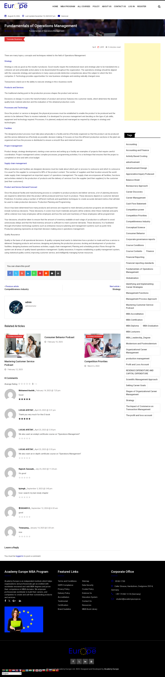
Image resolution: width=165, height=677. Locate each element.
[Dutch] (13, 670)
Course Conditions (135, 245)
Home (55, 6)
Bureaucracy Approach (137, 186)
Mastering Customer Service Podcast (139, 306)
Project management (13, 146)
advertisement (133, 162)
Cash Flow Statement (136, 203)
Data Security (87, 585)
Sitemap (85, 581)
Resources (86, 605)
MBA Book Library (89, 609)
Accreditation (63, 597)
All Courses (84, 6)
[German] (23, 670)
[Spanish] (54, 670)
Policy (96, 6)
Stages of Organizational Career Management (141, 393)
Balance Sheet (133, 180)
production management (137, 358)
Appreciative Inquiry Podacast (140, 174)
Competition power (135, 209)
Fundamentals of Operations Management (139, 270)
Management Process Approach (141, 299)
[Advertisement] (142, 82)
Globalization (132, 278)
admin (28, 302)
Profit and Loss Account (137, 364)
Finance (150, 251)
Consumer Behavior (135, 233)
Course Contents (134, 251)
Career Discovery (134, 192)
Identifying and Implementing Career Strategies (140, 285)
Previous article (12, 286)
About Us (106, 6)
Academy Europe (111, 669)
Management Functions (137, 293)
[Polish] (44, 670)
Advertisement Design (136, 168)
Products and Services (14, 87)
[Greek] (27, 670)
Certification (63, 605)
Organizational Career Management (136, 351)
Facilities (8, 128)
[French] (20, 670)
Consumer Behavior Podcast (59, 337)
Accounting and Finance (137, 150)
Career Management (136, 198)
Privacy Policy (63, 589)
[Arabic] (7, 670)
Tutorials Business (20, 31)
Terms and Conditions (67, 581)
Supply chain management (16, 163)
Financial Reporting (135, 257)
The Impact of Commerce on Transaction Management (139, 408)
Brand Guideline (64, 609)
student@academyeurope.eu (128, 599)
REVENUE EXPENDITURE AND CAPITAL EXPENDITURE (140, 372)
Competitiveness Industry (17, 289)
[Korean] (40, 670)
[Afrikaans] (3, 670)
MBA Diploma (132, 326)
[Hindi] (30, 670)
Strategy (8, 61)
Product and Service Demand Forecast (21, 187)
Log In (131, 6)
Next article (114, 286)
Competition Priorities (96, 361)
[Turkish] (57, 670)
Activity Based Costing (136, 156)
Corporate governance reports (140, 239)
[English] (17, 670)
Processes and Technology (16, 107)
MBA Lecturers (133, 331)
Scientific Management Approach (142, 379)
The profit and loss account (139, 415)
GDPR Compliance (65, 585)
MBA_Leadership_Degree (138, 337)
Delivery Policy (64, 593)
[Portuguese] (47, 670)
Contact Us (120, 6)
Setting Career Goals (136, 385)
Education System (89, 597)
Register (141, 6)
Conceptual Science (135, 227)
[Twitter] (16, 273)
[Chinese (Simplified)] (10, 670)
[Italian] (33, 670)
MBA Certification (134, 320)
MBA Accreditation (135, 314)
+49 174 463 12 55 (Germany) (128, 594)
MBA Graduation (150, 326)
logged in (19, 556)
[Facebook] (10, 273)
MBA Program (68, 6)
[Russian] (50, 670)
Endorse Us (87, 593)
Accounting (131, 144)
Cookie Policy (88, 589)
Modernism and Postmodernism (141, 343)
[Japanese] (37, 670)
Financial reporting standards (140, 263)
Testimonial (63, 601)
